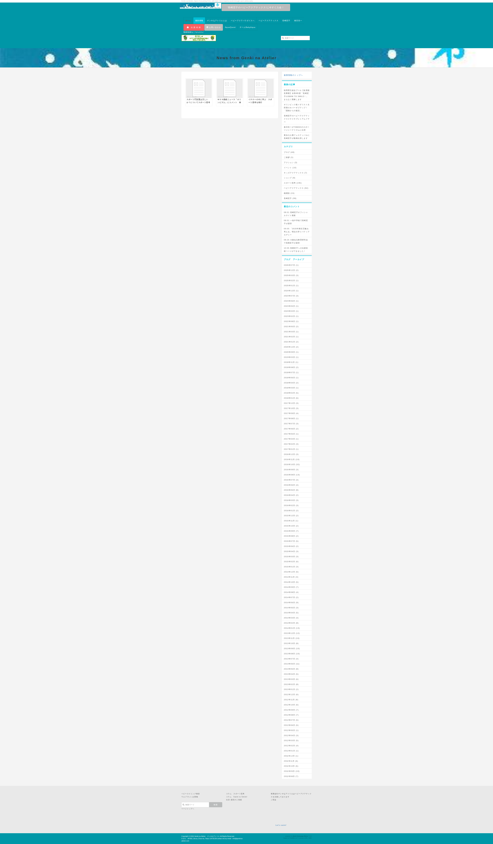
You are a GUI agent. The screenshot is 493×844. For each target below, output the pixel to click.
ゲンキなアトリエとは (217, 21)
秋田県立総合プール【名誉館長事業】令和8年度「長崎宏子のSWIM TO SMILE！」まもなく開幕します (297, 94)
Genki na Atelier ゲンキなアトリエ (207, 836)
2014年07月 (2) (291, 597)
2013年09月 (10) (292, 648)
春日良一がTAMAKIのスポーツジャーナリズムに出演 (296, 128)
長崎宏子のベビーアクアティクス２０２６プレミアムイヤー (297, 119)
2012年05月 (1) (291, 730)
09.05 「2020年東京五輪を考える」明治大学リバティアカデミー (297, 232)
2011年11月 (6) (291, 761)
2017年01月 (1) (291, 449)
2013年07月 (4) (291, 659)
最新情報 (199, 21)
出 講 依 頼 (195, 27)
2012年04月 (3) (291, 735)
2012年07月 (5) (291, 720)
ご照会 (273, 800)
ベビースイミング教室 (190, 794)
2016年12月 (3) (291, 454)
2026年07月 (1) (291, 265)
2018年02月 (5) (291, 393)
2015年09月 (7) (291, 531)
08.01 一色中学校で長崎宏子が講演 (296, 222)
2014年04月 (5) (291, 613)
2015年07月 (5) (291, 541)
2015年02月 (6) (291, 562)
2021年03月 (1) (291, 332)
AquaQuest (230, 27)
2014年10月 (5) (291, 582)
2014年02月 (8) (291, 623)
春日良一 (298, 21)
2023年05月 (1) (291, 306)
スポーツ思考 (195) (293, 183)
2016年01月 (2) (291, 511)
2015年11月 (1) (291, 521)
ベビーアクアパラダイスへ (243, 21)
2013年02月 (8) (291, 684)
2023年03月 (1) (291, 311)
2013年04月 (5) (291, 674)
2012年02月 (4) (291, 746)
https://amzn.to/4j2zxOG (193, 43)
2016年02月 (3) (291, 505)
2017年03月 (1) (291, 439)
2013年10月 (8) (291, 643)
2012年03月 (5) (291, 740)
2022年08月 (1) (291, 321)
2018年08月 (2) (291, 367)
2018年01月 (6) (291, 398)
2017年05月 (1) (291, 434)
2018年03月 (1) (291, 388)
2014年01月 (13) (292, 628)
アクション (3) (290, 162)
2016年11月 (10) (292, 459)
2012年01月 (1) (291, 751)
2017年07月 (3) (291, 424)
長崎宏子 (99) (290, 198)
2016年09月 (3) (291, 470)
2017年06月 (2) (291, 429)
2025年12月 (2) (291, 270)
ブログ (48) (289, 152)
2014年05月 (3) (291, 608)
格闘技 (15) (289, 193)
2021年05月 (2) (291, 326)
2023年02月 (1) (291, 316)
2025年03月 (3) (291, 275)
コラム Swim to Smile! (236, 797)
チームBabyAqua (247, 27)
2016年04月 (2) (291, 495)
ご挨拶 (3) (288, 157)
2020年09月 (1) (291, 352)
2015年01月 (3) (291, 567)
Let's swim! (281, 825)
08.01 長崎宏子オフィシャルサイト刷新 (296, 213)
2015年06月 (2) (291, 546)
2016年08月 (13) (292, 475)
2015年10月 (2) (291, 526)
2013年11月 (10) (292, 638)
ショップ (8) (289, 178)
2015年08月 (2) (291, 536)
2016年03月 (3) (291, 500)
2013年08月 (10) (292, 654)
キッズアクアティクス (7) (295, 173)
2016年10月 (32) (292, 464)
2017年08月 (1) (291, 418)
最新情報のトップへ (293, 75)
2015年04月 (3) (291, 551)
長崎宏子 (286, 21)
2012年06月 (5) (291, 725)
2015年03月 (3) (291, 557)
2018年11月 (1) (291, 362)
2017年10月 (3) (291, 408)
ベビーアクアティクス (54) (296, 188)
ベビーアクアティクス (268, 21)
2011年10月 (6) (291, 766)
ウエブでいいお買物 (189, 797)
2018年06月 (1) (291, 378)
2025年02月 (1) (291, 280)
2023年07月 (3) (291, 296)
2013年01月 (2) (291, 689)
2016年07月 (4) (291, 480)
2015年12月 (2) (291, 516)
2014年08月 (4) (291, 592)
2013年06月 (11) (292, 664)
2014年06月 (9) (291, 602)
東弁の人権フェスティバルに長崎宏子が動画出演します (297, 136)
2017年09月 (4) (291, 413)
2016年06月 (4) (291, 485)
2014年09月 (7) (291, 587)
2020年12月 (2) (291, 347)
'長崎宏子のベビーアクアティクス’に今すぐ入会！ (255, 7)
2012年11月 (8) (291, 700)
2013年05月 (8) (291, 669)
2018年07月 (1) (291, 372)
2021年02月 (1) (291, 337)
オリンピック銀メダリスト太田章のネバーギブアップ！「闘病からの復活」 (297, 108)
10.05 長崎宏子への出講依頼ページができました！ (296, 249)
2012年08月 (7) (291, 715)
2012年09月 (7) (291, 710)
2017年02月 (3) (291, 444)
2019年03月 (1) (291, 357)
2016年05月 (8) (291, 490)
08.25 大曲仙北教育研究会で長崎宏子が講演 (296, 241)
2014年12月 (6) (291, 572)
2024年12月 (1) (291, 291)
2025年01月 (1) (291, 286)
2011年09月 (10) (292, 771)
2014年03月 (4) (291, 618)
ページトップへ (187, 809)
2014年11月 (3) (291, 577)
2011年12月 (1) (291, 756)
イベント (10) (290, 168)
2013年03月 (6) (291, 679)
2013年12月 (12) (292, 633)
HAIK (310, 838)
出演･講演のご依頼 (234, 800)
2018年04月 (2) (291, 383)
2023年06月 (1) (291, 301)
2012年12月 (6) (291, 694)
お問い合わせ (214, 27)
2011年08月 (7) (291, 776)
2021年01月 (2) (291, 342)
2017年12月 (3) (291, 403)
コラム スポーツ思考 (235, 794)
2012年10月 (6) (291, 705)
